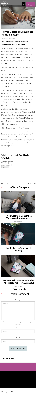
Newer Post (31, 183)
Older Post (4, 183)
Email (18, 338)
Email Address (6, 165)
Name (18, 328)
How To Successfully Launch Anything (18, 249)
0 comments (12, 38)
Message (18, 300)
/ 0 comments (18, 221)
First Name (4, 163)
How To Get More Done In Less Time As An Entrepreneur (18, 216)
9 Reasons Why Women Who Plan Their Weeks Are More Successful (18, 281)
